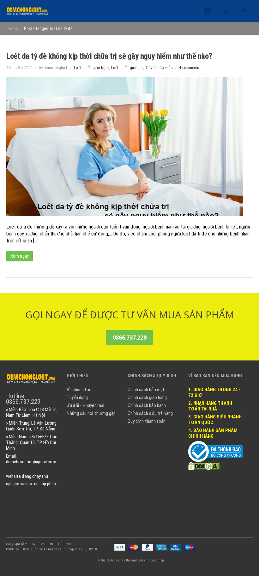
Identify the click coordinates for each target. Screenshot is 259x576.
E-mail (233, 560)
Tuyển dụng (77, 397)
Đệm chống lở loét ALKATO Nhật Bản (46, 558)
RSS (246, 560)
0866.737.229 (130, 337)
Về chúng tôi (78, 389)
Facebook (193, 560)
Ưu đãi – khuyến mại (85, 405)
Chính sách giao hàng (147, 397)
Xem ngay (19, 256)
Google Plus (220, 560)
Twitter (207, 560)
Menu (207, 11)
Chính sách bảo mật (146, 389)
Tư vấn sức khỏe (158, 67)
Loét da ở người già (127, 67)
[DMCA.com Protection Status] (204, 465)
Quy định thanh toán (147, 421)
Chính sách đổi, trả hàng (150, 413)
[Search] (226, 11)
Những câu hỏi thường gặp (91, 413)
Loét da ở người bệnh (91, 67)
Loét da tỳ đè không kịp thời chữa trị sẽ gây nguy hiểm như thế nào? (109, 56)
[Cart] (244, 11)
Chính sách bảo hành (147, 405)
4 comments (189, 67)
